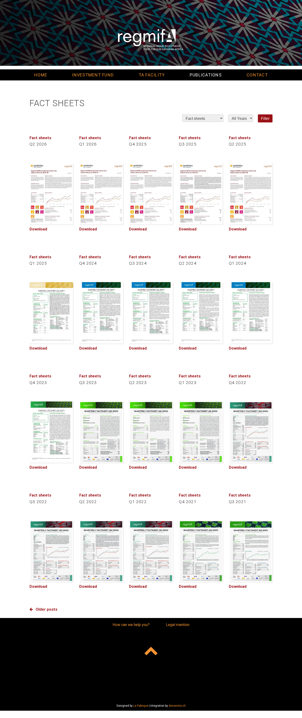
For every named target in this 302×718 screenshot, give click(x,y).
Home (40, 74)
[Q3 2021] (251, 551)
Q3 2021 (237, 501)
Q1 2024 (237, 263)
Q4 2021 (187, 501)
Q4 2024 (88, 263)
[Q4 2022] (251, 432)
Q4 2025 (138, 144)
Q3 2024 (138, 263)
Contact (257, 74)
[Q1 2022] (151, 551)
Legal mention (177, 624)
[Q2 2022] (101, 551)
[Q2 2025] (251, 193)
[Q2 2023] (151, 432)
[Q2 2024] (200, 313)
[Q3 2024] (151, 313)
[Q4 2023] (51, 432)
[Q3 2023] (101, 432)
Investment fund (93, 74)
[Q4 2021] (200, 551)
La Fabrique (140, 705)
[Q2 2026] (51, 193)
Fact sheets (40, 138)
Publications (206, 74)
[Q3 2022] (51, 551)
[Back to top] (151, 650)
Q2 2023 (138, 382)
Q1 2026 (88, 144)
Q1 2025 (38, 263)
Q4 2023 (38, 382)
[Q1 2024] (251, 313)
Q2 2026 (38, 144)
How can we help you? (131, 624)
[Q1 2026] (101, 193)
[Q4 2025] (151, 193)
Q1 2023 (187, 382)
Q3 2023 (88, 382)
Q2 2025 (237, 144)
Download (38, 229)
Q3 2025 (187, 144)
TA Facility (152, 74)
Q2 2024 (187, 263)
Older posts (46, 609)
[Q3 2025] (200, 193)
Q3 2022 (38, 501)
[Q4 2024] (101, 313)
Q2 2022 (88, 501)
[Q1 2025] (51, 313)
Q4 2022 (237, 382)
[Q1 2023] (200, 432)
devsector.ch (177, 705)
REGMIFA (151, 39)
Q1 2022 (138, 501)
